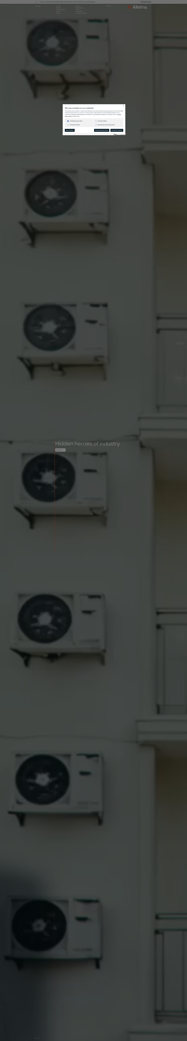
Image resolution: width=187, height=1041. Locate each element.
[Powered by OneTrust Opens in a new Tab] (119, 134)
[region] (94, 119)
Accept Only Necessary (101, 130)
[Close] (123, 105)
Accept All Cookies (117, 130)
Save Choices (69, 130)
